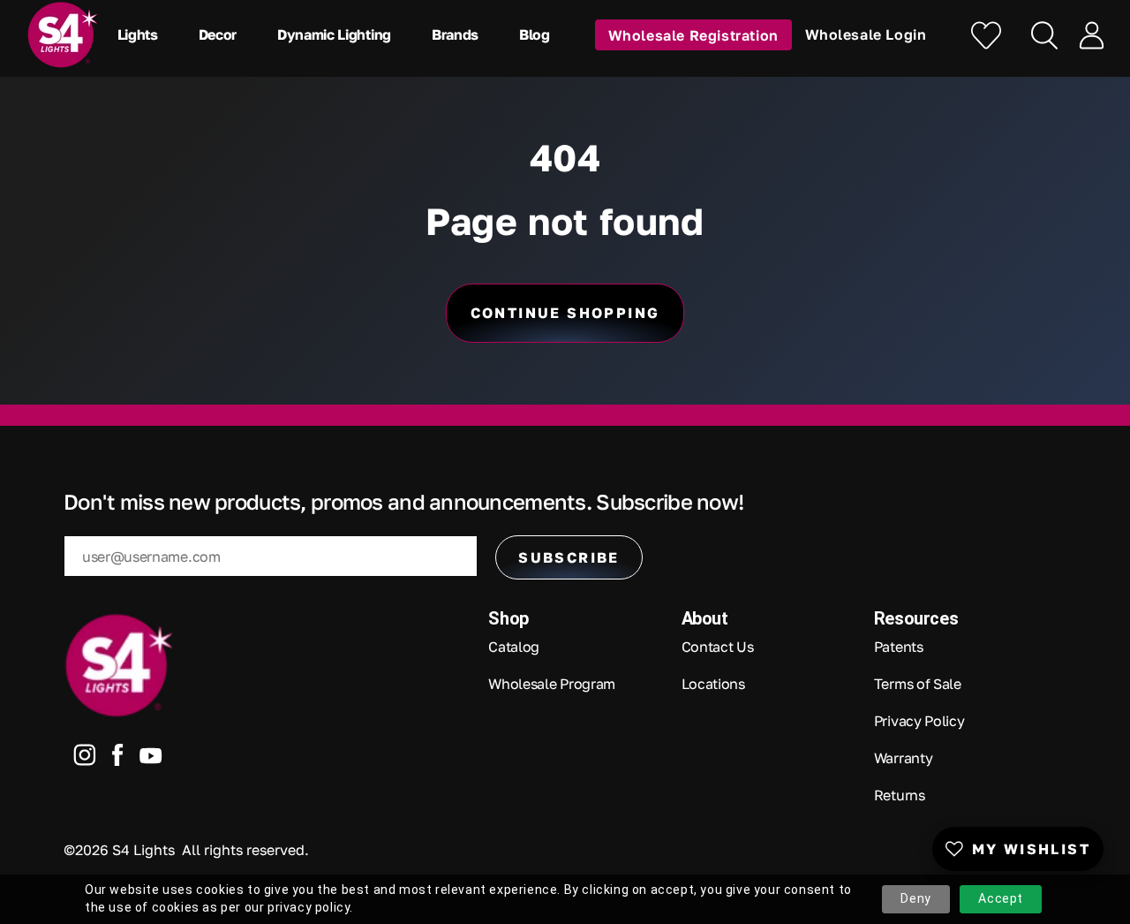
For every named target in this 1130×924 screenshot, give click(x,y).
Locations (713, 684)
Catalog (513, 646)
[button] (142, 34)
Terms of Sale (917, 684)
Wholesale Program (551, 684)
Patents (898, 646)
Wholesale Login (866, 34)
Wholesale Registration (693, 34)
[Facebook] (118, 759)
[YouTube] (150, 759)
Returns (899, 795)
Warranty (903, 758)
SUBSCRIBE (569, 557)
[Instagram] (84, 759)
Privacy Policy (919, 721)
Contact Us (718, 646)
